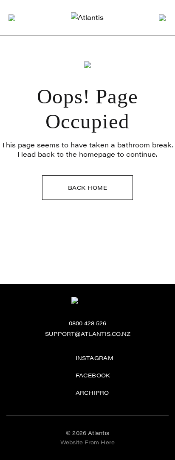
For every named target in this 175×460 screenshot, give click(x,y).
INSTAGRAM (95, 358)
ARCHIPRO (92, 392)
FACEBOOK (93, 375)
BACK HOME (87, 187)
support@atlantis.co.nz (87, 334)
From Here (100, 442)
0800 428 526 (87, 323)
